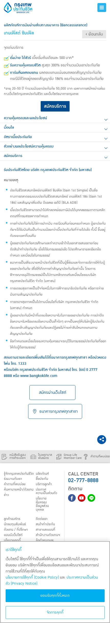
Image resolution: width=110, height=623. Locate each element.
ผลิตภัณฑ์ (42, 473)
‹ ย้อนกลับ (94, 34)
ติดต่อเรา (42, 518)
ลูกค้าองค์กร (12, 518)
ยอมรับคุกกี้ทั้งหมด (55, 595)
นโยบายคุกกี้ (12, 540)
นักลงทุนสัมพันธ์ (15, 524)
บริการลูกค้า (44, 484)
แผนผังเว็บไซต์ (13, 535)
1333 (22, 364)
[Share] (101, 439)
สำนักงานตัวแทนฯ (48, 535)
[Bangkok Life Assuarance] (23, 7)
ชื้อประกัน (42, 478)
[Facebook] (72, 498)
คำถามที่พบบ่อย (15, 484)
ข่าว (6, 494)
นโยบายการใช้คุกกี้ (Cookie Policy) (32, 577)
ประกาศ (46, 491)
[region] (55, 582)
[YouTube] (81, 498)
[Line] (91, 498)
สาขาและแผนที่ (45, 529)
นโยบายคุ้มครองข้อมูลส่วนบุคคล (42, 504)
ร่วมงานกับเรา (13, 478)
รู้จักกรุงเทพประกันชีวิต (19, 473)
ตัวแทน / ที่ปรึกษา (16, 529)
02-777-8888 (83, 480)
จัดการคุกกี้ (55, 612)
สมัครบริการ (55, 106)
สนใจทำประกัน (45, 524)
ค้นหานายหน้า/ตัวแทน (19, 489)
